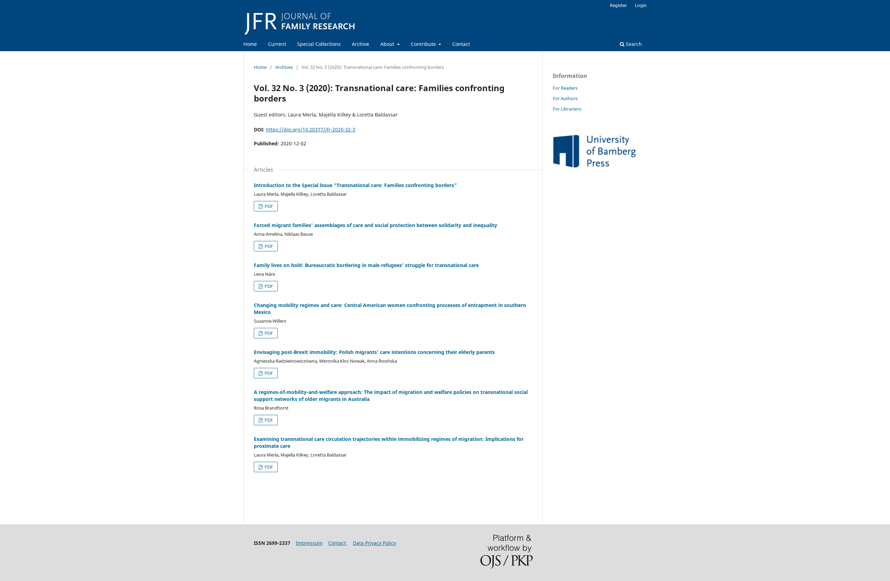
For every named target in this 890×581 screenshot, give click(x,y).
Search (633, 44)
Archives (284, 67)
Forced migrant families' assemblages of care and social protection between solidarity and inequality (375, 225)
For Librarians (567, 109)
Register (618, 5)
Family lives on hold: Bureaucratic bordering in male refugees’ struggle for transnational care (366, 265)
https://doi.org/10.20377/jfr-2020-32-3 (310, 129)
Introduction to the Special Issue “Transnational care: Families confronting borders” (355, 185)
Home (250, 44)
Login (641, 5)
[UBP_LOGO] (594, 165)
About (388, 44)
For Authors (565, 98)
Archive (360, 44)
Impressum (309, 543)
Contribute (424, 44)
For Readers (565, 88)
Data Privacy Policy (374, 543)
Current (277, 44)
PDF (268, 206)
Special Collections (319, 44)
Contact (461, 44)
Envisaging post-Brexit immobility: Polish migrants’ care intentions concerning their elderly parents (374, 352)
